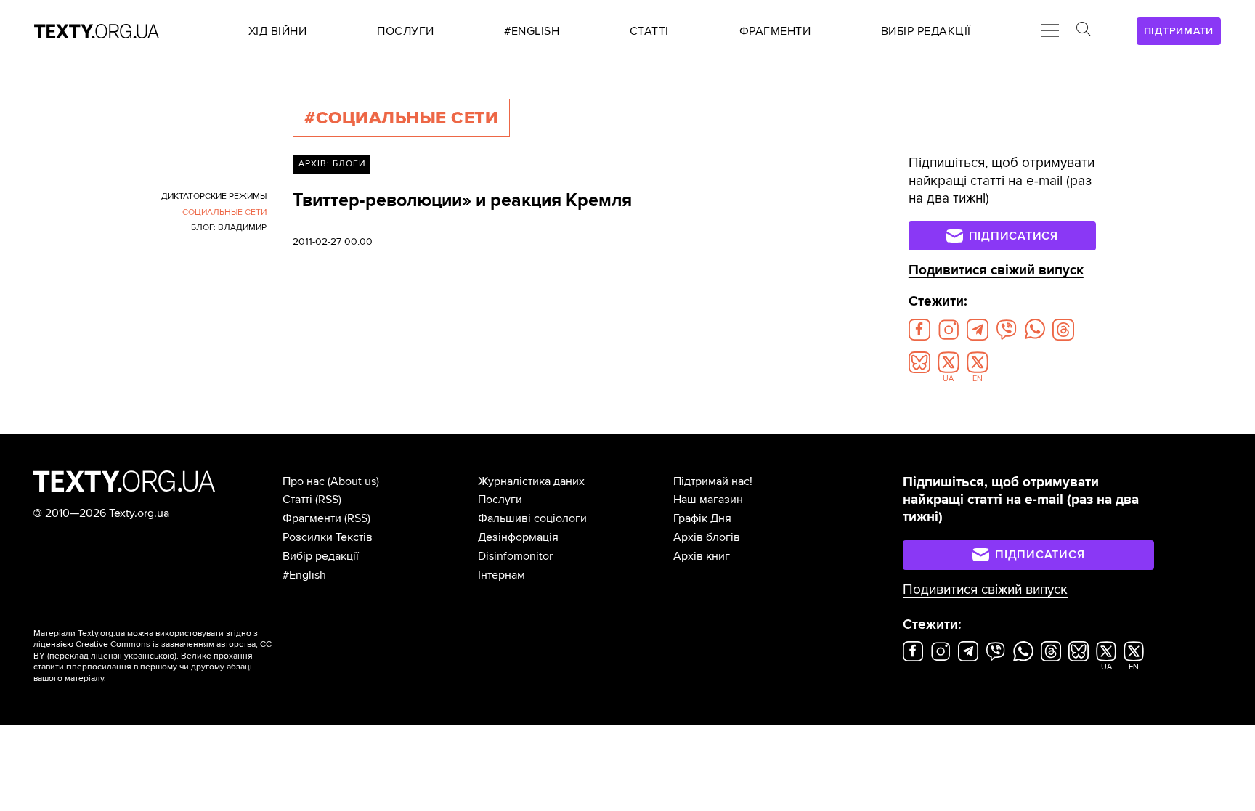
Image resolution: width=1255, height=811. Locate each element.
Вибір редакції (321, 556)
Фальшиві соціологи (532, 518)
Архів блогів (706, 537)
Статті (297, 499)
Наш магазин (708, 499)
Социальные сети (224, 212)
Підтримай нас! (712, 481)
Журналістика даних (531, 481)
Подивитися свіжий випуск (996, 270)
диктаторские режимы (214, 196)
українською (149, 656)
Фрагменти (312, 518)
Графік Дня (702, 518)
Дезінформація (518, 537)
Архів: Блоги (331, 163)
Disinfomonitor (515, 556)
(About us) (353, 481)
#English (304, 575)
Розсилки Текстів (328, 537)
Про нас (304, 481)
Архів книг (701, 556)
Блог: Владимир (229, 227)
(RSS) (328, 499)
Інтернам (501, 575)
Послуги (500, 499)
